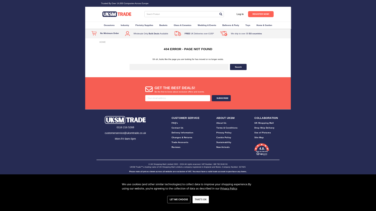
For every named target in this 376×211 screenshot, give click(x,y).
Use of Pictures (262, 132)
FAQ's (175, 123)
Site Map (259, 137)
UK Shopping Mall (264, 123)
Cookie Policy (223, 137)
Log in (240, 14)
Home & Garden (264, 25)
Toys (247, 25)
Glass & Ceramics (182, 25)
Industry (125, 25)
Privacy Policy (224, 132)
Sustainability (223, 142)
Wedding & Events (207, 25)
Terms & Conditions (227, 128)
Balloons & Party (230, 25)
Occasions (109, 25)
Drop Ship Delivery (264, 128)
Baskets (163, 25)
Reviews (176, 147)
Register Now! (260, 14)
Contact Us (177, 128)
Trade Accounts (180, 142)
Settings (178, 199)
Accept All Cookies (201, 199)
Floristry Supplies (144, 25)
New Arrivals (223, 147)
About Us (221, 123)
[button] (125, 120)
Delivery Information (182, 132)
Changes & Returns (182, 137)
